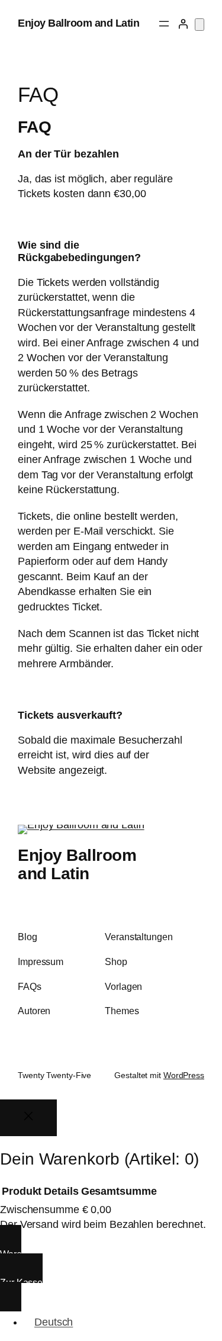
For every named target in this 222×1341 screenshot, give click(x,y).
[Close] (28, 1117)
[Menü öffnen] (164, 24)
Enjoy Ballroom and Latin (78, 23)
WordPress (183, 1075)
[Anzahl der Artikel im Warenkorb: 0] (199, 24)
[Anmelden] (183, 24)
